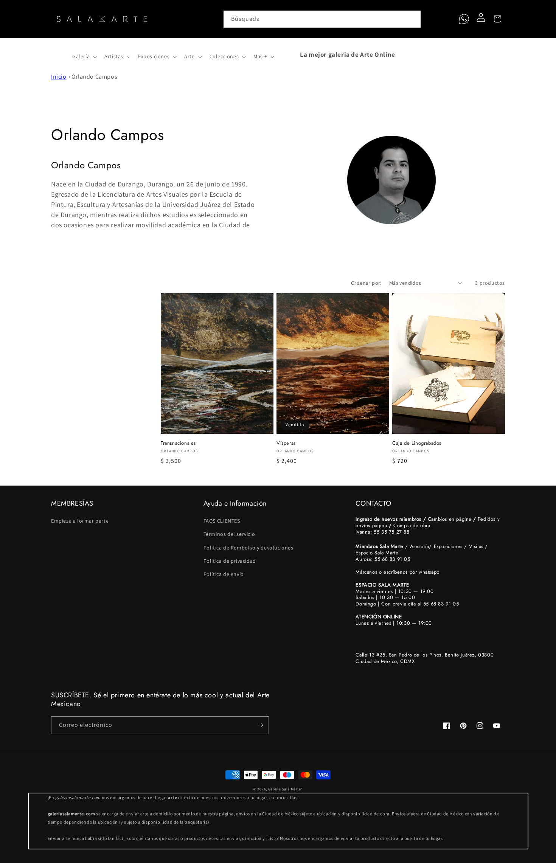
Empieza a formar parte (80, 520)
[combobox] (322, 19)
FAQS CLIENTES (221, 520)
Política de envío (223, 574)
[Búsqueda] (412, 19)
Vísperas (286, 443)
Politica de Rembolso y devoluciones (248, 547)
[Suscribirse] (260, 725)
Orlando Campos (94, 77)
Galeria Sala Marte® (285, 789)
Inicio (59, 77)
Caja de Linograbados (416, 443)
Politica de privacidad (229, 560)
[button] (59, 54)
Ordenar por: (366, 282)
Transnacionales (178, 443)
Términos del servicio (229, 534)
